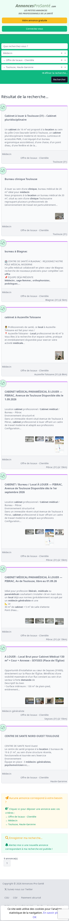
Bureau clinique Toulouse (21, 179)
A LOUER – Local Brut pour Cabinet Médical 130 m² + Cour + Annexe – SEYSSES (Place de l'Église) (34, 658)
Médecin (6, 154)
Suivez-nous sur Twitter (20, 889)
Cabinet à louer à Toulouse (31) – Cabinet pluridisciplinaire (30, 117)
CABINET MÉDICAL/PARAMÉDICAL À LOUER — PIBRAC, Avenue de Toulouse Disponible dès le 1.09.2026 (34, 395)
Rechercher (59, 79)
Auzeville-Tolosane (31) (50, 374)
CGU (6, 897)
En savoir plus (51, 912)
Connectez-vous (34, 28)
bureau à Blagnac (16, 251)
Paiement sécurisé (31, 897)
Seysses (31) (55, 718)
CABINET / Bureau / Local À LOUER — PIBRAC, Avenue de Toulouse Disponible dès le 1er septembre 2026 (34, 488)
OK (34, 917)
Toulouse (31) (60, 161)
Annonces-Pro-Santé (33, 883)
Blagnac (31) (56, 299)
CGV (15, 897)
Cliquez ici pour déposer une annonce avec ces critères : (32, 816)
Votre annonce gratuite (34, 20)
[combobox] (34, 52)
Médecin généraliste (13, 711)
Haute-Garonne (58, 781)
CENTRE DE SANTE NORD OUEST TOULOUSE (32, 736)
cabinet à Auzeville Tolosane (23, 317)
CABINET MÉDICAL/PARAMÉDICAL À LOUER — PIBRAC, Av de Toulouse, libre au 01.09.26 (33, 579)
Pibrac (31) (56, 467)
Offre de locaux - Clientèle (35, 157)
